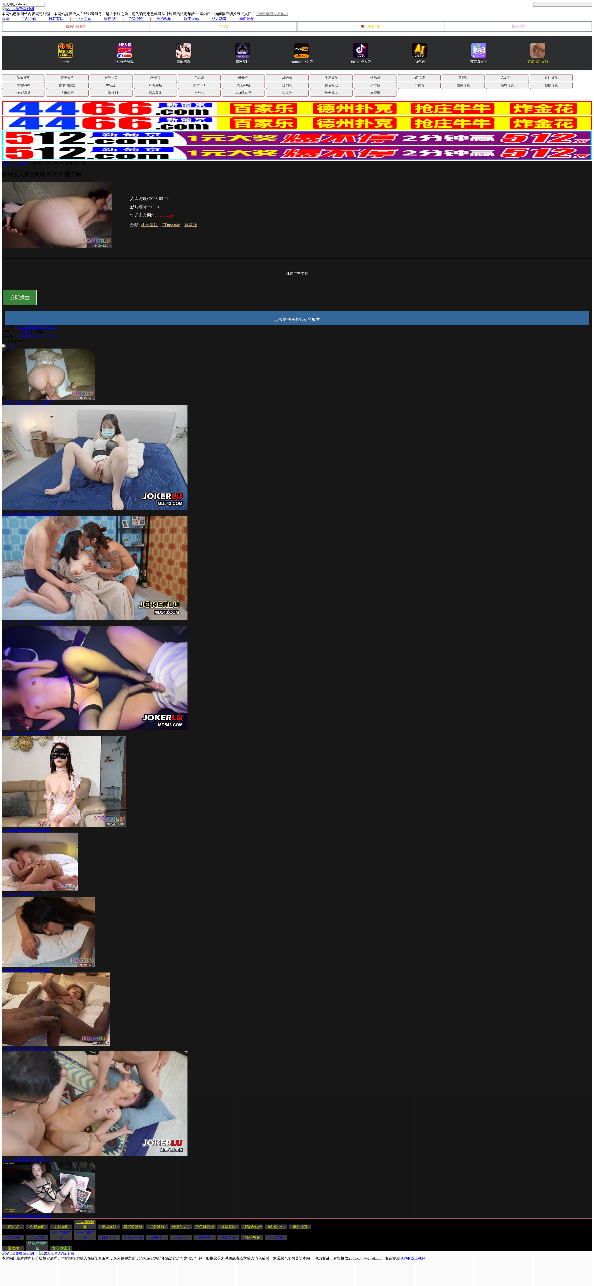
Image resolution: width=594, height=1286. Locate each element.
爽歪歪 (375, 93)
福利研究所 (78, 26)
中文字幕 (83, 19)
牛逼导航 (331, 77)
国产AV (110, 19)
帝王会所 (67, 77)
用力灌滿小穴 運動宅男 (36, 327)
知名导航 (246, 19)
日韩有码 (56, 19)
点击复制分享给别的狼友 (297, 319)
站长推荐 (23, 77)
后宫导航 (155, 93)
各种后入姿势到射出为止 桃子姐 (58, 163)
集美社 (287, 93)
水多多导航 (372, 26)
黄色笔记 (331, 85)
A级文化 (507, 77)
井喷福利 (111, 93)
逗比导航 (551, 77)
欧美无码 (191, 19)
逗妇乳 (287, 85)
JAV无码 (29, 19)
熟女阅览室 (67, 85)
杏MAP (223, 26)
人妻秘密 (67, 93)
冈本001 (199, 85)
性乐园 (375, 77)
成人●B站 (243, 85)
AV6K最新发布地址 (272, 14)
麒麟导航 (551, 85)
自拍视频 (163, 19)
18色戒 (287, 77)
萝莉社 (190, 225)
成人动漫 (219, 19)
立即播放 (20, 297)
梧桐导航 (463, 85)
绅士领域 (331, 93)
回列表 (24, 332)
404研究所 (243, 93)
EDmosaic (21, 163)
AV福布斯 (155, 85)
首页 (5, 19)
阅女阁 (419, 85)
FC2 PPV (136, 19)
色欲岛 (199, 77)
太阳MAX (23, 85)
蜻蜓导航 (507, 85)
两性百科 (419, 77)
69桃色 (243, 77)
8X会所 (111, 85)
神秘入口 (111, 77)
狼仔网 (463, 77)
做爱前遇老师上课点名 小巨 (40, 337)
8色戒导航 (23, 93)
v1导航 (375, 85)
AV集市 (155, 77)
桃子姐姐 (149, 225)
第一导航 (518, 26)
